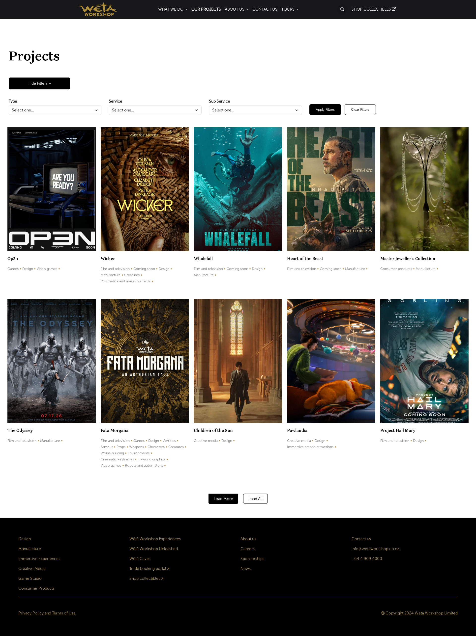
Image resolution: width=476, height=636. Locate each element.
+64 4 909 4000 (367, 558)
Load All (255, 498)
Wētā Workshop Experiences (155, 538)
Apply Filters (325, 109)
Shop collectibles (144, 578)
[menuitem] (172, 9)
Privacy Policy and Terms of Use (47, 613)
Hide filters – (39, 83)
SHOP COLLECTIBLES (372, 9)
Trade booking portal (147, 568)
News (245, 568)
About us (248, 538)
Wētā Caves (139, 558)
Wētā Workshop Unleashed (153, 548)
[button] (342, 9)
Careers (247, 548)
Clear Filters (360, 109)
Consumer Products (36, 588)
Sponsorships (252, 558)
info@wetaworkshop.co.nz (375, 548)
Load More (223, 498)
